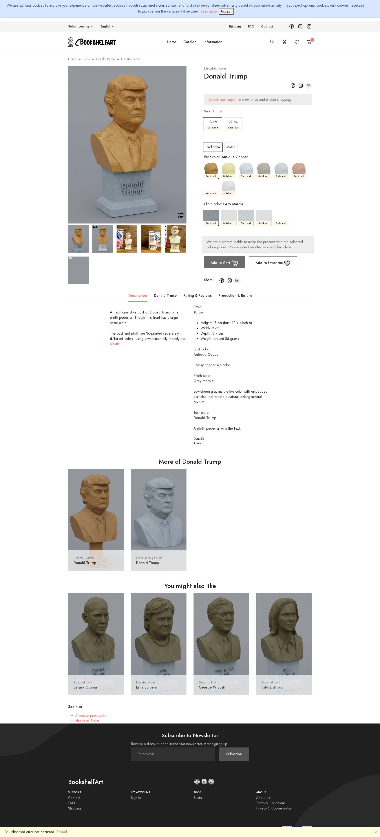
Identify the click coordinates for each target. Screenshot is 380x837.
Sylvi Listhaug (272, 687)
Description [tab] (137, 295)
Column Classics (83, 558)
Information (213, 41)
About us (263, 797)
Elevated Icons (215, 68)
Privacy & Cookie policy (274, 808)
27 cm (233, 124)
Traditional (213, 147)
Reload (61, 832)
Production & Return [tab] (235, 295)
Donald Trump (105, 59)
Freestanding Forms (149, 558)
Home (171, 41)
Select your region (222, 99)
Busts (86, 59)
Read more (208, 11)
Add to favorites (270, 262)
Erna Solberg (146, 687)
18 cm (213, 124)
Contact (267, 26)
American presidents (90, 715)
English (105, 26)
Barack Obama (85, 687)
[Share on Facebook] (293, 85)
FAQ (251, 26)
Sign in (136, 797)
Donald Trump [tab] (165, 295)
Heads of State (87, 720)
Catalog (190, 41)
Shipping (234, 26)
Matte (231, 147)
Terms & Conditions (270, 803)
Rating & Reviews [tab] (198, 295)
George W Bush (212, 687)
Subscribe (234, 753)
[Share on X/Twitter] (300, 85)
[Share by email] (308, 85)
